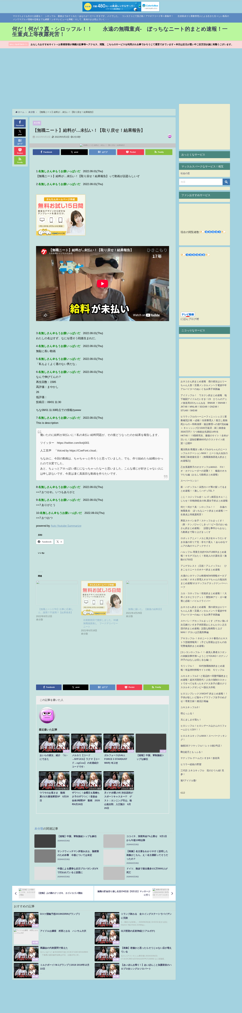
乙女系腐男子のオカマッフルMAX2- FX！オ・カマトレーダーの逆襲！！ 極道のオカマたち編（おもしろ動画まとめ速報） (204, 471)
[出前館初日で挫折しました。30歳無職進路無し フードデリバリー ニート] (102, 598)
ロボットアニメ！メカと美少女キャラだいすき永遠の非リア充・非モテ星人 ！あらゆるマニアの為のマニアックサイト (204, 542)
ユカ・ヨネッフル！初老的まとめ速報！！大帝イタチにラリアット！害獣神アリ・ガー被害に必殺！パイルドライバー (204, 597)
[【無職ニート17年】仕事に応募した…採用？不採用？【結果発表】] (57, 593)
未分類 (37, 123)
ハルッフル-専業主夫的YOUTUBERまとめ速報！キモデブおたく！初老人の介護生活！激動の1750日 (204, 556)
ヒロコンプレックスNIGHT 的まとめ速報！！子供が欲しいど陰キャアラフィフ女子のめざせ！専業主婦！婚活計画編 (204, 697)
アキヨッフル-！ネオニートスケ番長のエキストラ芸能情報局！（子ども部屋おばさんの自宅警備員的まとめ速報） (204, 642)
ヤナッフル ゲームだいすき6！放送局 (200, 758)
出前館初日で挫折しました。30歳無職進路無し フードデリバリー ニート (101, 623)
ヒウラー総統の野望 (191, 764)
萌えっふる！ (187, 713)
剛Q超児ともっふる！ (192, 752)
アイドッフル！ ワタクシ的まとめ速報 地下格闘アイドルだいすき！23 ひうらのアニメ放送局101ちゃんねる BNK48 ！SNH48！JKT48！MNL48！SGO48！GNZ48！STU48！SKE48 (204, 403)
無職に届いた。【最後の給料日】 (145, 609)
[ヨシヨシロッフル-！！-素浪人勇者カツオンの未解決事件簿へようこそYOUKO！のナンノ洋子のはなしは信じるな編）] (204, 656)
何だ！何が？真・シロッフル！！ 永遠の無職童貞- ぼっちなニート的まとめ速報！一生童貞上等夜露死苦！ (204, 511)
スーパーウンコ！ (190, 481)
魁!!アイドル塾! (188, 780)
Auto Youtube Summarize (66, 525)
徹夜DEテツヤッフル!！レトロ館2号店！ (202, 746)
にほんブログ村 (190, 319)
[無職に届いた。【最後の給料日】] (147, 593)
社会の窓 (185, 173)
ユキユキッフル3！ (190, 707)
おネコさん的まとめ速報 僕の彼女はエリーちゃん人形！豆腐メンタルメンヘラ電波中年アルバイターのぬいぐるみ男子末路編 (204, 385)
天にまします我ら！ (191, 719)
